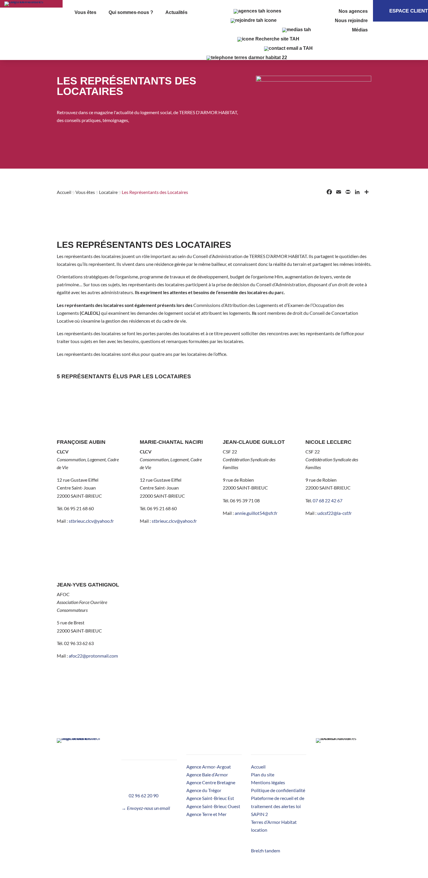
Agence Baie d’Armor (207, 774)
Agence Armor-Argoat (208, 766)
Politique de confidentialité (278, 790)
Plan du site (262, 774)
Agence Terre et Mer (206, 814)
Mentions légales (268, 782)
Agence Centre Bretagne (210, 782)
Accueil (258, 766)
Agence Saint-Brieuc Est (210, 798)
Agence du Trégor (203, 790)
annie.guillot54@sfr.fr (256, 513)
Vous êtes (85, 12)
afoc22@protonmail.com (93, 655)
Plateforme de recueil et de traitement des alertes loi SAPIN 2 (277, 806)
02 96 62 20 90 (143, 795)
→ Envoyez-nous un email (145, 808)
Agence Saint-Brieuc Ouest (213, 806)
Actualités (176, 12)
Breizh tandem (265, 850)
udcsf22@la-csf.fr (334, 513)
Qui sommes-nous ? (131, 12)
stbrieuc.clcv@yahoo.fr (91, 521)
